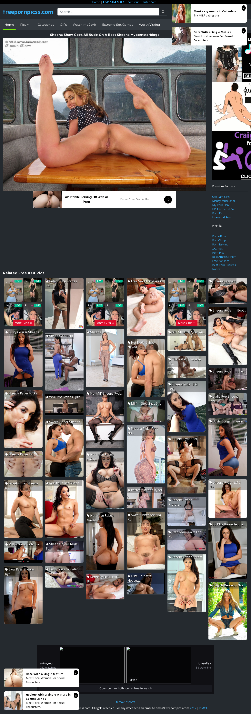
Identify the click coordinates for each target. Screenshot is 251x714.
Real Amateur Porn (224, 257)
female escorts (125, 702)
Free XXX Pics (220, 261)
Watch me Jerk (84, 24)
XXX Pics (217, 248)
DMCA (203, 708)
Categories (46, 24)
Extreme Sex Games (117, 24)
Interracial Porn (222, 217)
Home (96, 2)
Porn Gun (133, 2)
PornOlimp (219, 240)
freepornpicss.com (28, 11)
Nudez (216, 269)
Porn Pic (217, 213)
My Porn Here (221, 205)
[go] (163, 11)
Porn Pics (218, 252)
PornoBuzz (219, 236)
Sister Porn (149, 2)
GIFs (63, 24)
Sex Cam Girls (221, 197)
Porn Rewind (220, 244)
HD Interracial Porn (224, 209)
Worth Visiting (149, 24)
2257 (193, 708)
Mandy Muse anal (223, 201)
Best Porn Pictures (224, 265)
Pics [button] (23, 24)
